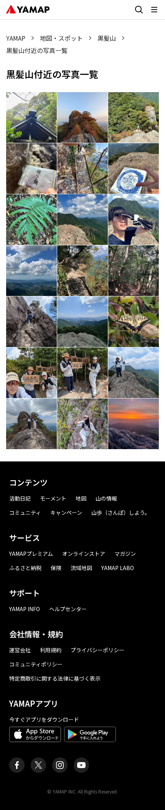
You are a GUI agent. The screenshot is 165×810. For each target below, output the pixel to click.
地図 (81, 498)
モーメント (53, 498)
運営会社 (20, 650)
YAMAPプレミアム (31, 553)
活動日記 (20, 498)
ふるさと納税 (25, 568)
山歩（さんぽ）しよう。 (120, 512)
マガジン (125, 553)
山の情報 (106, 498)
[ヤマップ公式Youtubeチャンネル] (81, 765)
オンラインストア (83, 553)
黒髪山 (106, 38)
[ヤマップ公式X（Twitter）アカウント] (38, 765)
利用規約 (50, 650)
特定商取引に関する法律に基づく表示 (55, 678)
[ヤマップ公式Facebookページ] (17, 765)
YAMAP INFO (24, 609)
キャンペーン (66, 512)
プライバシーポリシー (97, 650)
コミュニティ (25, 512)
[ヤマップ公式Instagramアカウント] (60, 765)
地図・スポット (61, 38)
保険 (56, 568)
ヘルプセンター (68, 609)
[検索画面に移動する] (139, 9)
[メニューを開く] (154, 9)
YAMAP (15, 38)
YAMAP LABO (117, 568)
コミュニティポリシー (36, 664)
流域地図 (81, 568)
